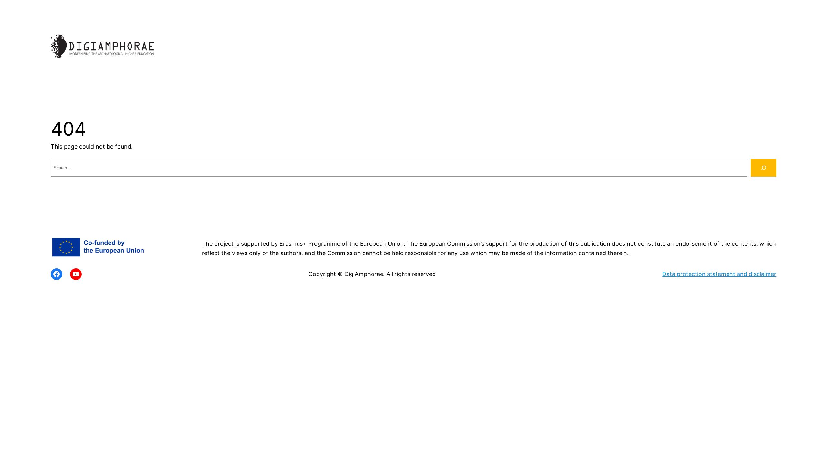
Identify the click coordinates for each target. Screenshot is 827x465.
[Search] (763, 168)
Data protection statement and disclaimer (719, 274)
